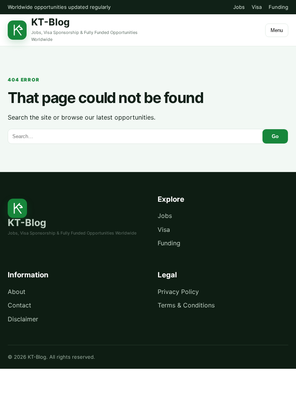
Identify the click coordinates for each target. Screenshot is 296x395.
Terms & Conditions (186, 305)
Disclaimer (23, 319)
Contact (19, 305)
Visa (257, 7)
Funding (278, 7)
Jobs (239, 7)
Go (275, 136)
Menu (277, 30)
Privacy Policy (178, 291)
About (16, 291)
